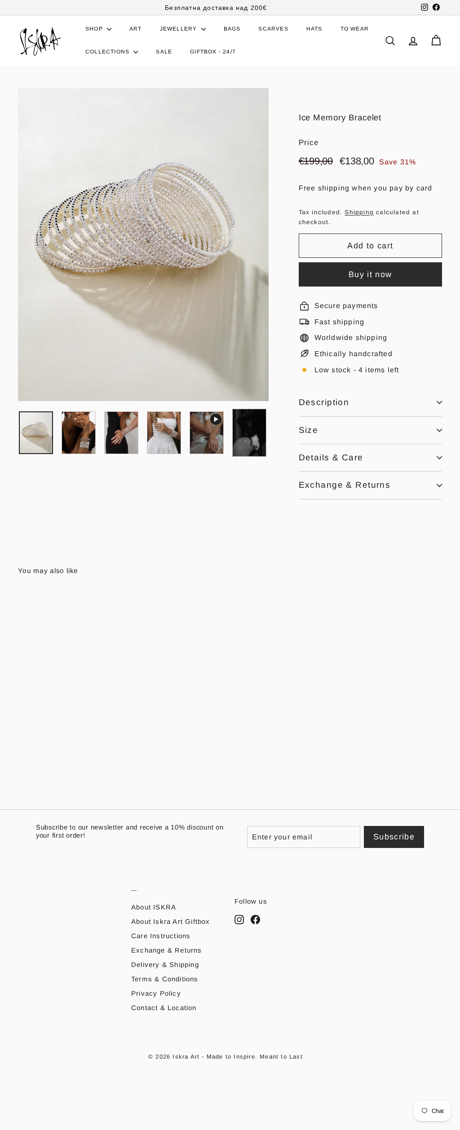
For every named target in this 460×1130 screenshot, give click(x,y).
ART (135, 29)
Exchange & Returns (345, 485)
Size (308, 430)
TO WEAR (355, 29)
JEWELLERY (179, 29)
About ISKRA (153, 907)
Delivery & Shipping (165, 964)
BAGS (232, 29)
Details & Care (331, 457)
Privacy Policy (156, 993)
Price (309, 142)
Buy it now (370, 274)
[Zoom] (143, 244)
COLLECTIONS (108, 52)
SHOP (95, 29)
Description (324, 402)
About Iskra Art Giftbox (170, 921)
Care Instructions (160, 936)
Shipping (359, 212)
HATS (314, 29)
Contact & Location (164, 1007)
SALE (164, 52)
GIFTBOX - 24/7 (213, 52)
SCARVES (273, 29)
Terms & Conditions (165, 979)
